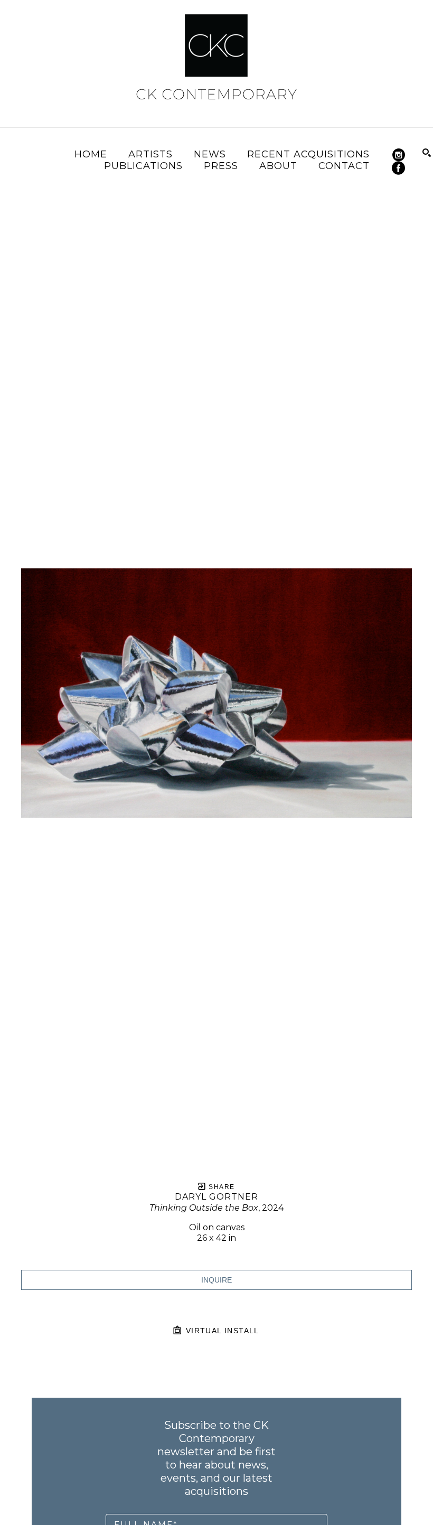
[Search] (426, 152)
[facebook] (398, 168)
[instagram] (398, 155)
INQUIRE (216, 1280)
